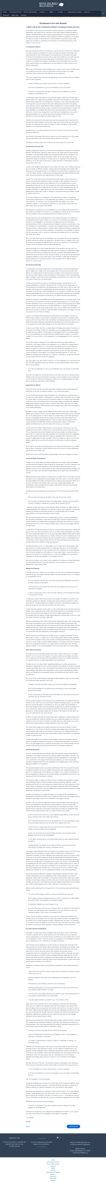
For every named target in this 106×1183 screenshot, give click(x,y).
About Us (53, 1174)
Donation (53, 1180)
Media (53, 1168)
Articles (53, 1170)
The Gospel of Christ (53, 1162)
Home (53, 1160)
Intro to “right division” (53, 1164)
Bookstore (53, 1176)
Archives (53, 1166)
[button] (46, 12)
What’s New (53, 1178)
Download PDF (73, 1126)
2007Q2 (28, 1126)
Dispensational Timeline (53, 1172)
